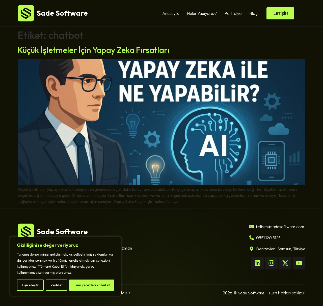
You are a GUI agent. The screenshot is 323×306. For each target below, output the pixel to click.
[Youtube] (299, 263)
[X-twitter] (285, 263)
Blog (253, 13)
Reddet (56, 285)
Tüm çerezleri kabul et (92, 285)
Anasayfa (170, 13)
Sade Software (251, 292)
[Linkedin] (257, 263)
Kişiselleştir (30, 285)
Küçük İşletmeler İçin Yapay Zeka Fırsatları (94, 50)
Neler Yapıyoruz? (202, 13)
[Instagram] (271, 263)
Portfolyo (233, 13)
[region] (65, 266)
